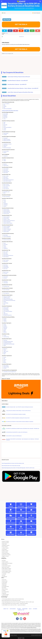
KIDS (4, 107)
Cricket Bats (5, 282)
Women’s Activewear (7, 239)
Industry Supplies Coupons (6, 571)
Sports (7, 33)
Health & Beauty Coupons (6, 568)
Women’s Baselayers (7, 236)
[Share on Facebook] (10, 30)
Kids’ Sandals (5, 266)
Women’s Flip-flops (6, 212)
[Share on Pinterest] (15, 30)
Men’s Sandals (5, 168)
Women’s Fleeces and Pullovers (9, 220)
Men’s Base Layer (6, 191)
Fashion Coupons (5, 561)
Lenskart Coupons (5, 547)
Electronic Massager (7, 147)
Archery (4, 359)
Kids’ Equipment (6, 293)
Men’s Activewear (6, 196)
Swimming (5, 340)
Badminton (5, 348)
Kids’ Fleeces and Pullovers (8, 255)
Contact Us (21, 609)
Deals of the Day (5, 589)
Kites (4, 304)
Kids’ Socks (5, 268)
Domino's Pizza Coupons (6, 554)
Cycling (4, 335)
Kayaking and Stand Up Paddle (8, 344)
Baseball (4, 332)
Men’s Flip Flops (6, 171)
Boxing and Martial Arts (7, 315)
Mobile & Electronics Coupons (7, 563)
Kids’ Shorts (5, 261)
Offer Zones (4, 579)
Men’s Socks (5, 172)
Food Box (5, 134)
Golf (4, 358)
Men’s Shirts (5, 177)
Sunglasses (5, 155)
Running (4, 318)
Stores (19, 608)
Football (4, 325)
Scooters (5, 278)
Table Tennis (5, 351)
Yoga (4, 312)
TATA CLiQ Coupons (5, 542)
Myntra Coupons (5, 552)
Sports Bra (5, 124)
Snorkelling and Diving (7, 342)
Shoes (4, 199)
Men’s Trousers (6, 184)
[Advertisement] (21, 63)
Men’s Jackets (5, 178)
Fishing (4, 301)
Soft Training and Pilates (7, 311)
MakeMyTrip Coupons (5, 545)
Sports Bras (5, 235)
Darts (4, 360)
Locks (4, 118)
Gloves (4, 129)
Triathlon (5, 321)
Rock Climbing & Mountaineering (9, 300)
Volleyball (5, 328)
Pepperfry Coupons (5, 556)
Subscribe (25, 608)
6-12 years (5, 273)
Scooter (4, 368)
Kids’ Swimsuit (5, 256)
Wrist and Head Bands (7, 127)
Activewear (5, 204)
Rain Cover (5, 117)
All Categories (4, 576)
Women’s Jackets (6, 216)
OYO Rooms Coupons (5, 553)
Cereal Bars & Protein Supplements (9, 371)
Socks (4, 126)
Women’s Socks (6, 213)
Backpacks (5, 115)
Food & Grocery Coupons (6, 565)
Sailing (4, 345)
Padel (4, 353)
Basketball (5, 327)
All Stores (3, 557)
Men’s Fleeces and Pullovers (8, 179)
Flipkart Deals (4, 543)
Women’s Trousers (6, 230)
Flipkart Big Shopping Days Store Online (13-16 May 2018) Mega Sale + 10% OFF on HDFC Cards (18, 467)
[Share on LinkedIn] (26, 30)
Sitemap (35, 608)
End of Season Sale (5, 586)
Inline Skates (5, 276)
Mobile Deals (4, 585)
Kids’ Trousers (6, 260)
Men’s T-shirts (6, 176)
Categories (13, 608)
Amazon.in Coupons (5, 541)
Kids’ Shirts (5, 252)
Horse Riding (5, 302)
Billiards (4, 362)
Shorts (4, 202)
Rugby (4, 330)
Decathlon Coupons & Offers (20, 8)
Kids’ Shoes (5, 264)
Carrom (4, 357)
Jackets (4, 206)
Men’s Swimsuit (6, 188)
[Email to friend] (37, 30)
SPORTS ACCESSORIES (7, 108)
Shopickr (6, 53)
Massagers (5, 138)
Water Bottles (5, 133)
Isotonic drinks (6, 151)
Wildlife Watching (6, 297)
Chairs (4, 159)
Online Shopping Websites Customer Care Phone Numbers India (13, 463)
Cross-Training (6, 310)
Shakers (4, 152)
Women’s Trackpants (7, 229)
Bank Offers (4, 587)
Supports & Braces (6, 139)
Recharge (4, 560)
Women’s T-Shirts (6, 219)
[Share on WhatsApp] (32, 30)
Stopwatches (5, 165)
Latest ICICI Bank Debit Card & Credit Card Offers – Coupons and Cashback (15, 603)
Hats (4, 123)
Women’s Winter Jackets (7, 223)
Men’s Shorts (5, 187)
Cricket (4, 324)
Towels (4, 128)
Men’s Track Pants (6, 185)
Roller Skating (5, 365)
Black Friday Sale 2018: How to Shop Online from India (11, 465)
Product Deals (4, 582)
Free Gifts (3, 590)
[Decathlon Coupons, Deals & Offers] (4, 5)
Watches (5, 164)
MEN (4, 104)
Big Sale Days (4, 583)
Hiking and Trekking (6, 296)
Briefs (4, 192)
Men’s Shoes (5, 170)
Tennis (4, 349)
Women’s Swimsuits (6, 221)
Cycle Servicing (6, 336)
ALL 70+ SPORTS (6, 103)
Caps (4, 122)
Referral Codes (4, 581)
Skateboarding (6, 366)
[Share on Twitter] (4, 30)
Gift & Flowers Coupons (6, 572)
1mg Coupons (4, 549)
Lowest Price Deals (5, 594)
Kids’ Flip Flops (6, 267)
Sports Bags (5, 113)
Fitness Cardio (6, 307)
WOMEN (4, 106)
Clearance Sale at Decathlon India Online (10, 110)
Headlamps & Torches (7, 143)
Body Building (5, 308)
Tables (4, 160)
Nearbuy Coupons (5, 550)
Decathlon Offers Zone (30, 8)
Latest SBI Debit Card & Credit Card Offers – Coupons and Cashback (13, 604)
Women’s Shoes (6, 209)
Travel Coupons (4, 564)
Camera (4, 146)
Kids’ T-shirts (5, 251)
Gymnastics (5, 313)
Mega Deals (4, 593)
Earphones (5, 145)
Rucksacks (5, 116)
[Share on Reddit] (21, 30)
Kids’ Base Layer (6, 286)
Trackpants (5, 203)
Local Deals (4, 573)
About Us (6, 608)
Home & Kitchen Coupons (6, 569)
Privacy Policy (14, 635)
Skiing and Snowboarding (7, 299)
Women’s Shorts (6, 227)
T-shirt (4, 201)
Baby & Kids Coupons (5, 567)
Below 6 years (5, 272)
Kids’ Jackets (5, 254)
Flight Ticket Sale (5, 595)
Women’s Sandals (6, 210)
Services (3, 575)
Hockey (4, 329)
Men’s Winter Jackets (7, 181)
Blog (30, 608)
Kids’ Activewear (6, 289)
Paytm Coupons (5, 546)
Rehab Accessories (6, 140)
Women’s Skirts (6, 231)
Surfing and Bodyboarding (8, 341)
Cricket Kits (5, 281)
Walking (4, 319)
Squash (4, 352)
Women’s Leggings (6, 226)
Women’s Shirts (6, 218)
